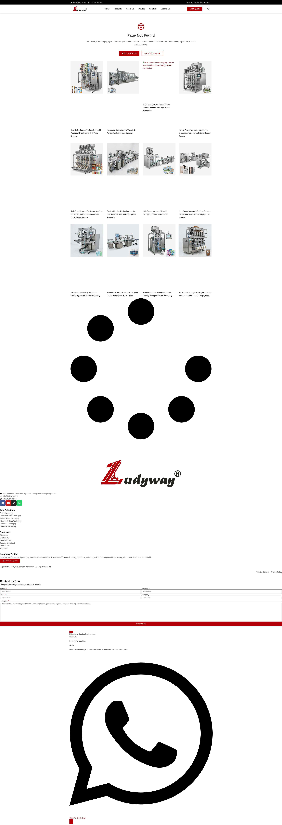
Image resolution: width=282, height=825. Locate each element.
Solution (152, 9)
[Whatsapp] (19, 503)
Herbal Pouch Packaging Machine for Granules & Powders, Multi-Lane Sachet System (194, 133)
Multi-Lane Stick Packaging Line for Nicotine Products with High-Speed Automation (156, 108)
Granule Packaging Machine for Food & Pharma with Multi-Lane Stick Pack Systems (85, 133)
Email (2, 595)
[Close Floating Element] (71, 632)
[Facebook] (3, 503)
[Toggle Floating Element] (71, 821)
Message (4, 601)
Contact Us (165, 9)
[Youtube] (8, 503)
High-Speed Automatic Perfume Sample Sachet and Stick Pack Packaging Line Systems (194, 214)
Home (107, 9)
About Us (130, 9)
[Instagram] (14, 503)
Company (145, 595)
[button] (208, 9)
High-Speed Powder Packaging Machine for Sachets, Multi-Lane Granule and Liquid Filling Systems (86, 214)
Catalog (141, 9)
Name (2, 588)
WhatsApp (145, 588)
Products (118, 9)
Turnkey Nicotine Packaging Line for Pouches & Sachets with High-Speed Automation (121, 214)
